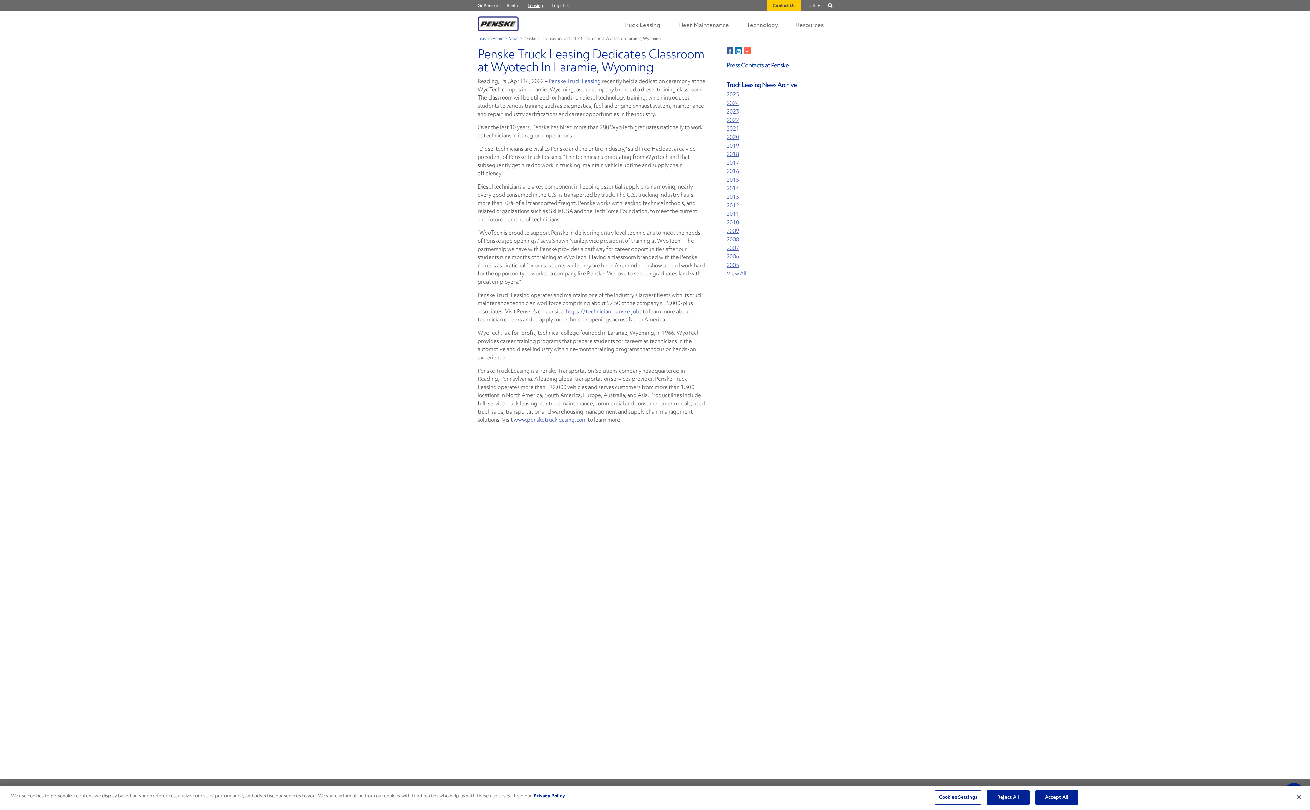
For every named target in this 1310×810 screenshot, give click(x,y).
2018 (733, 154)
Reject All (1008, 797)
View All (736, 273)
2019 (733, 145)
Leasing (535, 6)
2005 (733, 265)
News (513, 39)
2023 (733, 111)
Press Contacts (745, 65)
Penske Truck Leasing (575, 81)
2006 (733, 256)
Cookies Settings (958, 797)
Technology (762, 25)
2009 (733, 231)
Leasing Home (490, 39)
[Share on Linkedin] (738, 50)
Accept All (1056, 797)
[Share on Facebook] (730, 50)
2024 (733, 103)
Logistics (560, 6)
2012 (733, 205)
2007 (733, 248)
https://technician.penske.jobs (604, 311)
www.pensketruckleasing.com (550, 419)
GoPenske (488, 6)
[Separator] (747, 50)
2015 (733, 179)
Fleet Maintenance (703, 25)
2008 (733, 239)
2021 (733, 128)
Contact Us (784, 6)
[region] (655, 798)
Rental (513, 6)
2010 (733, 222)
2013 (733, 196)
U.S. (812, 6)
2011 (733, 213)
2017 (733, 162)
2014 (733, 188)
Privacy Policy (549, 796)
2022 (733, 120)
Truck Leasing (641, 25)
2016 (733, 171)
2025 (733, 94)
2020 (733, 137)
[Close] (1299, 797)
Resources (810, 25)
